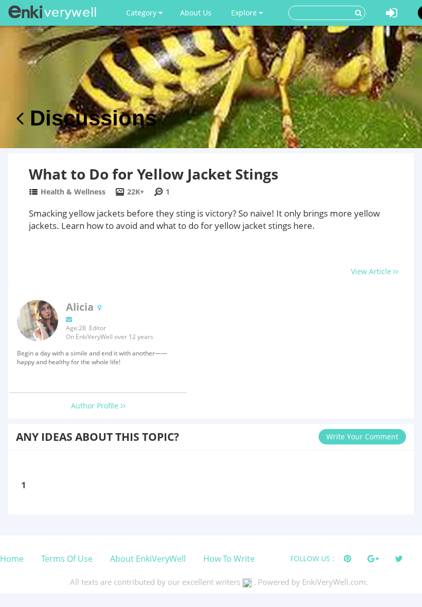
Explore (245, 12)
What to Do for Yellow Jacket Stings (153, 174)
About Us (196, 12)
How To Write (229, 558)
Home (12, 558)
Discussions (90, 118)
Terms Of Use (67, 558)
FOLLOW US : (312, 558)
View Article (372, 271)
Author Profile (95, 405)
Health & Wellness (73, 192)
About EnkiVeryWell (148, 558)
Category (142, 12)
